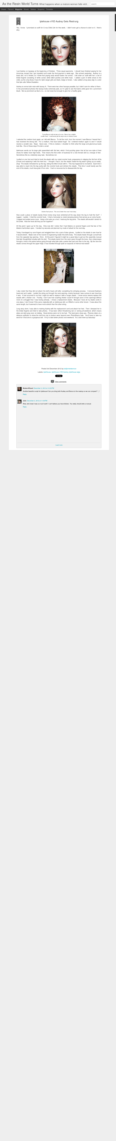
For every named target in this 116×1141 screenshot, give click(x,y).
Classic (3, 9)
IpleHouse (47, 372)
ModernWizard (28, 388)
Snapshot (41, 9)
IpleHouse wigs (74, 372)
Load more (59, 445)
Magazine (18, 9)
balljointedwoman (70, 368)
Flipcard (11, 9)
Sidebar (33, 9)
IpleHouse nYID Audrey (60, 372)
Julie (24, 401)
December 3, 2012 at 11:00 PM (37, 401)
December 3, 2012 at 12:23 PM (44, 388)
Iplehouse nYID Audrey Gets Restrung (59, 21)
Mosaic (26, 9)
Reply (25, 394)
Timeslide (49, 9)
